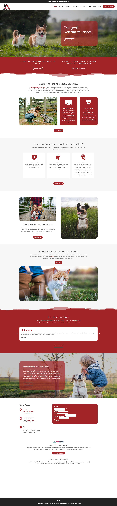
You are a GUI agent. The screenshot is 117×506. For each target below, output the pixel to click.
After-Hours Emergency (79, 68)
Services (68, 6)
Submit (57, 420)
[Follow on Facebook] (57, 500)
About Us (60, 6)
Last (66, 409)
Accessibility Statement (75, 503)
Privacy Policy (66, 503)
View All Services (58, 183)
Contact (99, 6)
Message (56, 417)
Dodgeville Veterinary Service (38, 87)
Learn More (58, 262)
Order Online (84, 6)
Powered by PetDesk (58, 503)
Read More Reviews (58, 346)
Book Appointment (108, 6)
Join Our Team (92, 6)
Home (55, 6)
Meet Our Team (37, 237)
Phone (55, 413)
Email (56, 411)
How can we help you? (59, 416)
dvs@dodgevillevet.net (63, 1)
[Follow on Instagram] (60, 500)
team (48, 88)
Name (56, 406)
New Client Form (38, 68)
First (66, 408)
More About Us (58, 130)
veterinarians (70, 117)
